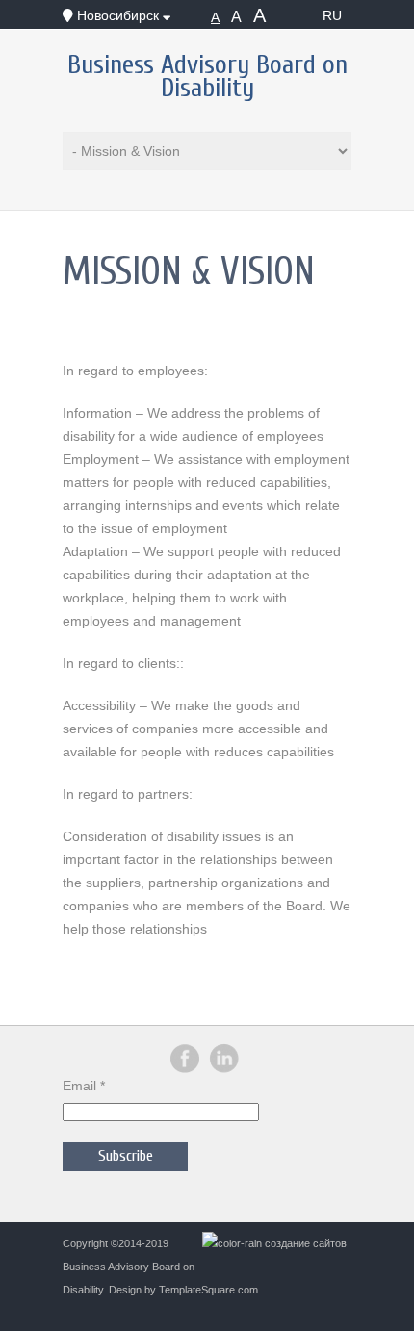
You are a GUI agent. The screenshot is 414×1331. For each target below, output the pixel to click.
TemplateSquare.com (208, 1289)
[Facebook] (184, 1069)
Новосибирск (118, 15)
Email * (84, 1085)
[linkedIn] (224, 1069)
